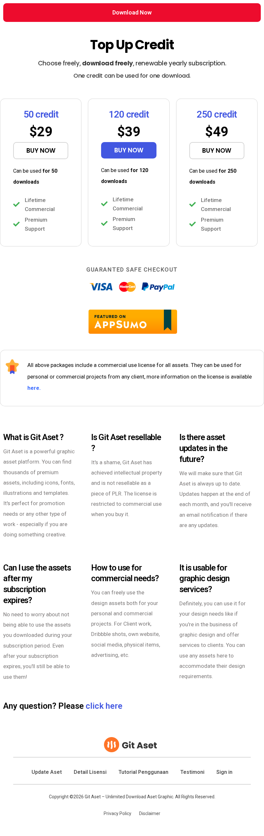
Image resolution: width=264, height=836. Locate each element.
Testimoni (192, 772)
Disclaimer (149, 813)
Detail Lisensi (90, 772)
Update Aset (47, 772)
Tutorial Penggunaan (143, 772)
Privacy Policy (117, 813)
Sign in (224, 772)
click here (104, 706)
